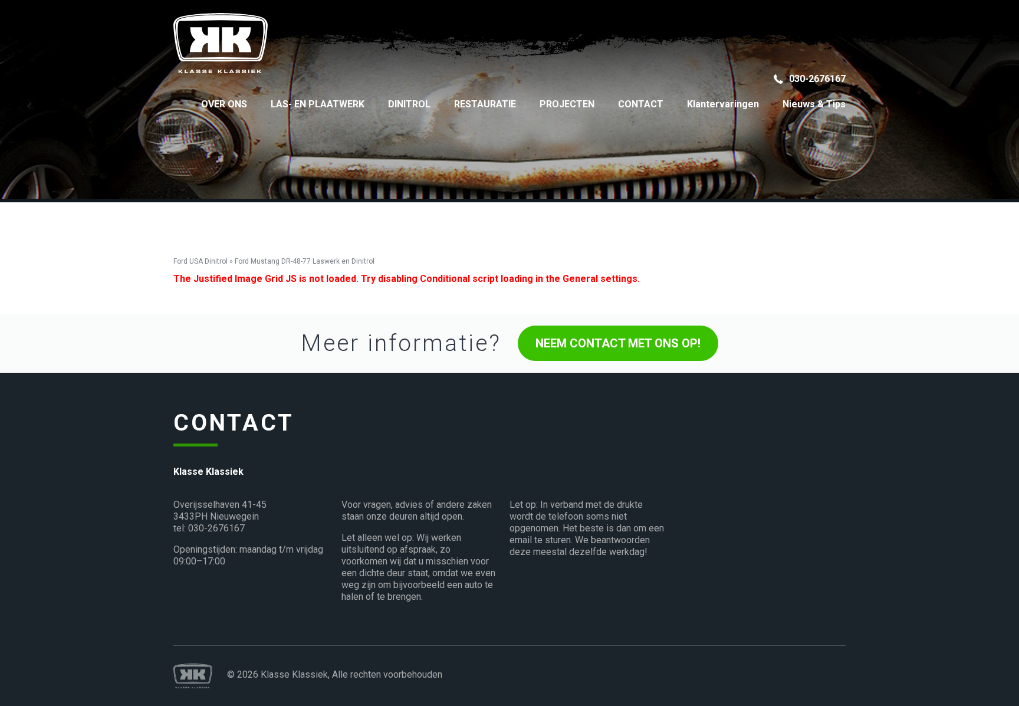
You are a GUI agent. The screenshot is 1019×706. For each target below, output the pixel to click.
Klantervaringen (723, 104)
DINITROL (409, 104)
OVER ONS (224, 104)
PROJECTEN (567, 104)
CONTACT (640, 104)
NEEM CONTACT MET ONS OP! (618, 343)
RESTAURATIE (485, 104)
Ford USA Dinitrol (200, 261)
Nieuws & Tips (814, 104)
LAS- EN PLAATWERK (317, 104)
